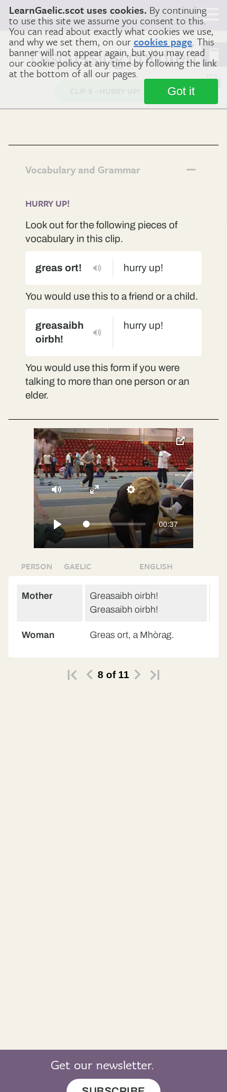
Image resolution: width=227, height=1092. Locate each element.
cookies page (163, 41)
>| (154, 675)
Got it (181, 91)
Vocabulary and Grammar (82, 169)
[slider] (114, 524)
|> (72, 675)
